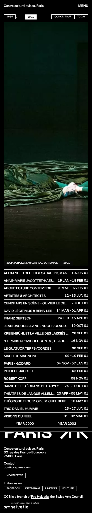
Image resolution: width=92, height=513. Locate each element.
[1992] (21, 16)
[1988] (17, 16)
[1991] (20, 16)
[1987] (16, 16)
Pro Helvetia (40, 496)
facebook (13, 488)
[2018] (44, 16)
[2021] (47, 16)
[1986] (15, 16)
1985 (10, 16)
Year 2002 (67, 423)
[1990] (19, 16)
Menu (83, 5)
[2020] (46, 16)
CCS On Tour (62, 16)
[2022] (48, 16)
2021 (66, 263)
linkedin (51, 488)
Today (81, 16)
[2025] (51, 16)
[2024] (50, 16)
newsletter (15, 475)
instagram (32, 488)
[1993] (22, 16)
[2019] (45, 16)
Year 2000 (25, 423)
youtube (68, 488)
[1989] (18, 16)
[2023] (49, 16)
